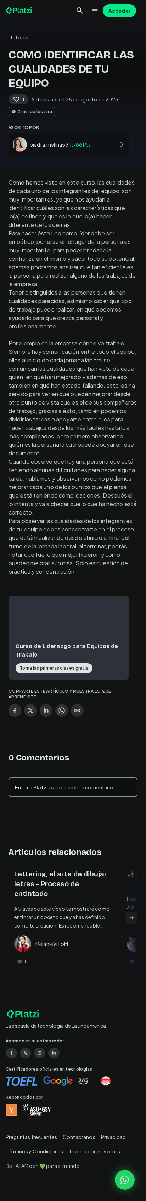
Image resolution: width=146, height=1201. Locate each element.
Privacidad (113, 1137)
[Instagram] (39, 1053)
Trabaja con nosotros (94, 1151)
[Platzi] (19, 10)
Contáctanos (79, 1137)
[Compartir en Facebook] (15, 710)
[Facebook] (11, 1053)
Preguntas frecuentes (31, 1137)
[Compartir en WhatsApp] (61, 710)
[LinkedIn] (54, 1053)
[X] (25, 1053)
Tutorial (19, 37)
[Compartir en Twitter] (30, 710)
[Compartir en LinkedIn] (46, 710)
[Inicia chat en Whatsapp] (125, 1180)
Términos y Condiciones (34, 1151)
